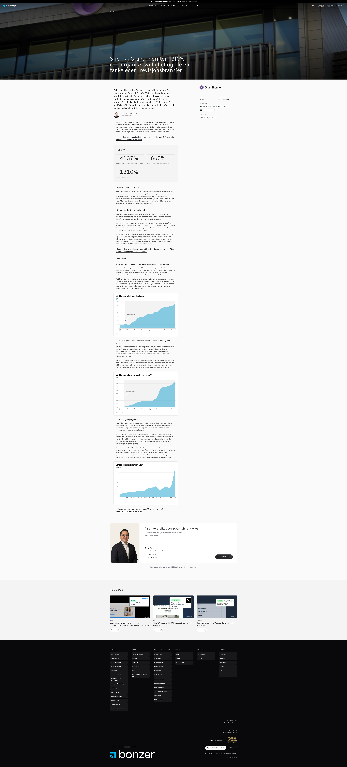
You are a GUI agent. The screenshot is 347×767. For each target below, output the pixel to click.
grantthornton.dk (224, 99)
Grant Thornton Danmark (142, 122)
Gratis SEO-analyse (222, 556)
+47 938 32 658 (152, 557)
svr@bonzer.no (152, 554)
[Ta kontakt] (322, 5)
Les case (113, 630)
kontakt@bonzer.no (230, 732)
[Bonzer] (9, 6)
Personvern (219, 753)
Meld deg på (192, 1)
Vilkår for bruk (209, 753)
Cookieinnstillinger (230, 753)
